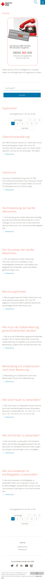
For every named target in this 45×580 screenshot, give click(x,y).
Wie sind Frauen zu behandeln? (21, 400)
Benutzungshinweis (14, 291)
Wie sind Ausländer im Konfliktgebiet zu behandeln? (20, 472)
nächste (24, 128)
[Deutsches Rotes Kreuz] (7, 4)
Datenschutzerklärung (16, 137)
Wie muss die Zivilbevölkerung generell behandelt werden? (20, 329)
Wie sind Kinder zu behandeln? (21, 435)
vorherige (18, 120)
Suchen (22, 95)
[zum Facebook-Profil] (12, 565)
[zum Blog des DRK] (31, 565)
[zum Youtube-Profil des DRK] (26, 565)
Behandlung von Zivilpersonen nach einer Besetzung (20, 368)
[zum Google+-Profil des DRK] (21, 565)
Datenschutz (22, 547)
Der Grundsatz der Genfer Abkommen (18, 251)
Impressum (9, 172)
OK (37, 573)
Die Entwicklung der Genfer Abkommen (19, 209)
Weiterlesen (9, 154)
